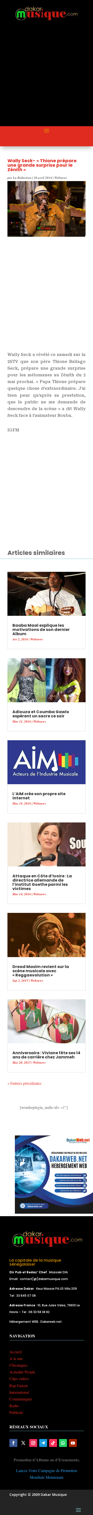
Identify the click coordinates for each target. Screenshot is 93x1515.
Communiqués (20, 1398)
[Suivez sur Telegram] (43, 1443)
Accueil (15, 1351)
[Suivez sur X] (23, 1443)
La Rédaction (22, 177)
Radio (14, 1405)
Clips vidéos (19, 1378)
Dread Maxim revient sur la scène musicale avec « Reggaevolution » (40, 971)
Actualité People (22, 1371)
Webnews (60, 177)
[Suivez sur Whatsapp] (63, 1443)
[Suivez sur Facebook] (13, 1443)
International (19, 1392)
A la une (16, 1358)
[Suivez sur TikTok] (53, 1443)
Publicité (16, 1412)
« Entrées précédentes (24, 1083)
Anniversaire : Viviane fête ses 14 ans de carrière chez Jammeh (46, 1055)
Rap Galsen (18, 1385)
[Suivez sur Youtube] (73, 1443)
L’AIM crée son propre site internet (38, 796)
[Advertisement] (46, 77)
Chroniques (18, 1365)
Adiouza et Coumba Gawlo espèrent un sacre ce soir (40, 714)
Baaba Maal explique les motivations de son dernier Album (41, 629)
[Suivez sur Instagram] (33, 1443)
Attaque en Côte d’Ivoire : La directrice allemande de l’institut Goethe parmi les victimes (42, 882)
